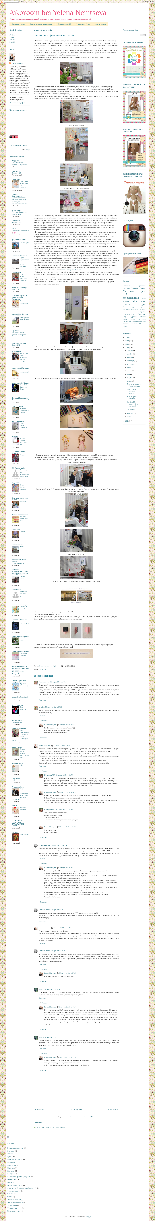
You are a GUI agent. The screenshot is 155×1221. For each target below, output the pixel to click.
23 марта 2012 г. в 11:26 (67, 792)
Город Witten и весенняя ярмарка (132, 391)
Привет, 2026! (17, 173)
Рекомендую (126, 309)
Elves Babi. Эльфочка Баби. (23, 387)
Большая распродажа (24, 302)
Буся (13, 780)
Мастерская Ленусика (20, 368)
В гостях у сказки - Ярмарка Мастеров (18, 673)
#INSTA (14, 826)
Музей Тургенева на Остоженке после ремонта (24, 261)
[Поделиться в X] (70, 666)
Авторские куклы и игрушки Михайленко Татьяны (20, 668)
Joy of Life (15, 330)
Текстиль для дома (138, 319)
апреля (130, 377)
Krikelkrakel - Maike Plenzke (19, 560)
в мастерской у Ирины (20, 383)
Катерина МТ (44, 682)
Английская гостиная (20, 514)
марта (129, 381)
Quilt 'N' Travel (17, 406)
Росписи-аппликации (15, 1185)
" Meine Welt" (17, 272)
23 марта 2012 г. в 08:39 (53, 707)
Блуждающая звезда (19, 604)
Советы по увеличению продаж (41, 24)
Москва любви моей (19, 255)
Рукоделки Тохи (18, 787)
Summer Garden (17, 289)
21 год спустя (22, 639)
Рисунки (134, 309)
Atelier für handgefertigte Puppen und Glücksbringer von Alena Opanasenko (20, 572)
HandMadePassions (19, 728)
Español (12, 42)
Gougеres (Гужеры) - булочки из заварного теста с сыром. (19, 334)
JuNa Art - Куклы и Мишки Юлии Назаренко (19, 297)
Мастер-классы (100, 24)
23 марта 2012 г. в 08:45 (62, 745)
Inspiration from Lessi (20, 697)
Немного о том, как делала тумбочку (23, 594)
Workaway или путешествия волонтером (24, 473)
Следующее (39, 1109)
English (12, 37)
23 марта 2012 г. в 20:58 (67, 973)
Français (12, 39)
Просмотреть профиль (17, 103)
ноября (130, 354)
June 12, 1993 (16, 222)
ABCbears (15, 436)
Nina (40, 989)
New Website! (24, 834)
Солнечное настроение (20, 651)
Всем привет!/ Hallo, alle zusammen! (23, 277)
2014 (127, 341)
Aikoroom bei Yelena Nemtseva (57, 12)
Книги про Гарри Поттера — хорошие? (19, 163)
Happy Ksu (16, 529)
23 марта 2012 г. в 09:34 (58, 845)
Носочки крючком (23, 808)
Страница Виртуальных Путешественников (19, 196)
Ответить (42, 700)
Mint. (21, 765)
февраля (130, 413)
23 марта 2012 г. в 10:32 (67, 868)
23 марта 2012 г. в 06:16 (58, 682)
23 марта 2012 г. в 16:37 (58, 950)
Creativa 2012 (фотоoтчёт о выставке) (132, 404)
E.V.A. (14, 229)
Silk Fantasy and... (18, 468)
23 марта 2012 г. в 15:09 (62, 928)
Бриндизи (23, 501)
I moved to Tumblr (18, 563)
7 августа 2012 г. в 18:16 (51, 989)
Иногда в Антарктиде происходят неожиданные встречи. (19, 201)
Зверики (134, 288)
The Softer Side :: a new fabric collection (19, 213)
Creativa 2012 (131, 409)
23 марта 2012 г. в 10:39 (64, 775)
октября (130, 357)
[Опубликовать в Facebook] (72, 666)
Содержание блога (83, 24)
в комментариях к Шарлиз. (71, 270)
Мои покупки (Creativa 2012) (133, 397)
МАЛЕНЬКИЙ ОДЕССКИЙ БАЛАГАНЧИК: (18, 822)
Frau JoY (15, 483)
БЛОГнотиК (16, 351)
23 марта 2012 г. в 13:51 (58, 910)
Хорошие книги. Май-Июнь (24, 518)
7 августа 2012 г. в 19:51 (67, 1007)
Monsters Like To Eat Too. (19, 620)
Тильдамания (141, 321)
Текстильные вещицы (130, 321)
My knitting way (17, 705)
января (130, 417)
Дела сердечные (18, 421)
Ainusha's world (17, 544)
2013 (127, 344)
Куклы (143, 288)
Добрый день (24, 243)
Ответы (44, 721)
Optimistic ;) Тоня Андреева (18, 452)
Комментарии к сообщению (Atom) (82, 1117)
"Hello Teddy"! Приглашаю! (24, 425)
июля (129, 367)
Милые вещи (17, 747)
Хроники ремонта (130, 324)
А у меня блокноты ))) (24, 685)
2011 (127, 421)
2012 (127, 347)
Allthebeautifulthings (19, 287)
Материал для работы (134, 292)
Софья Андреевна (130, 317)
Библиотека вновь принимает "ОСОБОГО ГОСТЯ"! (24, 357)
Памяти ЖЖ (16, 345)
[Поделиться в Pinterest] (74, 666)
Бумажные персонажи (134, 286)
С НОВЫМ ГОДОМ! (23, 607)
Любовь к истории (19, 343)
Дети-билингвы (23, 708)
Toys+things (16, 179)
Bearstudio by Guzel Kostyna (19, 240)
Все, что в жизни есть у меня (20, 499)
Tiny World (16, 778)
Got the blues (24, 623)
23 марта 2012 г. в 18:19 (64, 809)
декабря (130, 350)
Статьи (125, 319)
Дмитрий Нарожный (20, 398)
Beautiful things (17, 763)
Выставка (43, 669)
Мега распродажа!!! (24, 372)
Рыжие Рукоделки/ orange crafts (19, 681)
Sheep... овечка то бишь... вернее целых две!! (24, 753)
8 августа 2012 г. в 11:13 (51, 1037)
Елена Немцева (50, 724)
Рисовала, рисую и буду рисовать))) (134, 385)
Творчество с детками (19, 699)
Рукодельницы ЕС (64, 24)
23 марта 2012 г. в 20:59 (67, 827)
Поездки (141, 304)
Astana (22, 546)
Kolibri (14, 805)
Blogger (88, 1217)
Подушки (126, 304)
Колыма (22, 455)
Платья (22, 531)
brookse (41, 707)
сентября (130, 360)
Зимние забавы (17, 722)
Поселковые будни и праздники (134, 307)
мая (128, 374)
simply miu (16, 160)
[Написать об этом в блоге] (68, 666)
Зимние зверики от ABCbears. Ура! (23, 441)
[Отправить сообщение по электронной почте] (61, 666)
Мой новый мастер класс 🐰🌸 (20, 232)
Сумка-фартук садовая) (23, 487)
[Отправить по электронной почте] (66, 666)
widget (28, 150)
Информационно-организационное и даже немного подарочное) (20, 794)
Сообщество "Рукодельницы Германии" (134, 313)
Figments (15, 832)
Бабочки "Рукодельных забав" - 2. (24, 410)
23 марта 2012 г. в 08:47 (67, 725)
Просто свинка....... (23, 577)
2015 (127, 337)
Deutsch (12, 35)
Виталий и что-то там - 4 (20, 400)
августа (130, 364)
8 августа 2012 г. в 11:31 (67, 1057)
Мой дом (139, 301)
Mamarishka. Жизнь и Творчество (20, 315)
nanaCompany (17, 210)
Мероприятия (131, 297)
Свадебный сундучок (24, 654)
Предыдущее (113, 1109)
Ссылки (142, 316)
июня (129, 371)
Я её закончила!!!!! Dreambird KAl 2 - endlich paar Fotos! (20, 735)
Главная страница (18, 24)
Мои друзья (11, 1165)
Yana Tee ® (16, 171)
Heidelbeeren (16, 589)
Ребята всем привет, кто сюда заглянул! (24, 184)
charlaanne (16, 220)
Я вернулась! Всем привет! (24, 318)
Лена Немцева (44, 845)
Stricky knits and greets (20, 636)
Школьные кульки (13, 1211)
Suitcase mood (17, 720)
